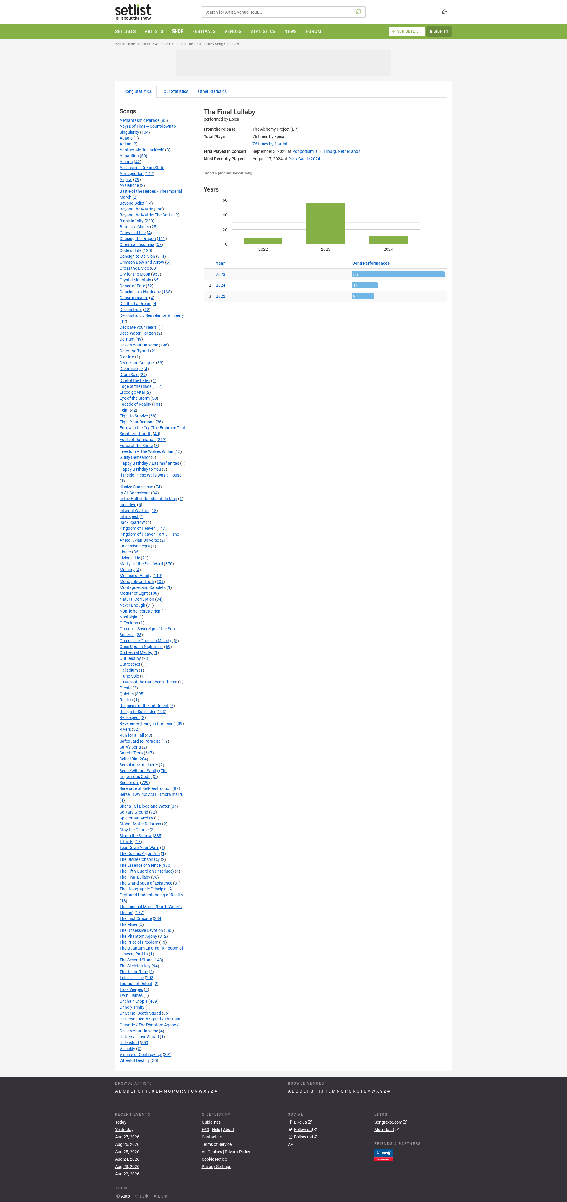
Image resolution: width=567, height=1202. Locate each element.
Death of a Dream (135, 303)
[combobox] (284, 12)
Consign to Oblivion (137, 256)
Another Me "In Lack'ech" (142, 150)
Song (138, 91)
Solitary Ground (134, 812)
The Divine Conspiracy (140, 859)
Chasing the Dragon (138, 238)
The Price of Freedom (139, 942)
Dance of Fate (132, 286)
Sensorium (129, 782)
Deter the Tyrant (134, 351)
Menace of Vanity (135, 575)
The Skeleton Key (135, 965)
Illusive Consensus (136, 487)
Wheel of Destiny (135, 1060)
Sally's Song (130, 747)
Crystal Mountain (135, 280)
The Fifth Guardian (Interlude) (147, 871)
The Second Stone (136, 960)
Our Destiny (130, 658)
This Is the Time (134, 971)
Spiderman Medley (136, 818)
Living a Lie (130, 557)
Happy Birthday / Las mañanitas (149, 463)
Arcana (126, 161)
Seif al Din (128, 758)
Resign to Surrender (138, 711)
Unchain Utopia (134, 1001)
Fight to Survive (134, 416)
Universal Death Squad (140, 1013)
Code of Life (130, 250)
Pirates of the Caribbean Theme (148, 682)
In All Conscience (135, 492)
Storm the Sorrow (136, 835)
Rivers (125, 729)
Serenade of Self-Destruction (146, 788)
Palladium (129, 670)
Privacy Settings (216, 1166)
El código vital (132, 392)
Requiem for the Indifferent (144, 705)
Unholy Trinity (132, 1007)
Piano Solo (129, 676)
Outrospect (130, 664)
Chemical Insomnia (137, 244)
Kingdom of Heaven (138, 528)
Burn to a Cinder (134, 226)
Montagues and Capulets (143, 587)
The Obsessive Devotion (141, 930)
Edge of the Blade (135, 386)
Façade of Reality (135, 404)
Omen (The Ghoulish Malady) (146, 640)
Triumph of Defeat (136, 983)
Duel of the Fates (135, 380)
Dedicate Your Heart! (138, 327)
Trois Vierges (131, 989)
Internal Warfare (134, 510)
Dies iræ (127, 356)
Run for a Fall (132, 735)
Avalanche (129, 185)
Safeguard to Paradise (140, 741)
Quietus (127, 693)
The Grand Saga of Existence (146, 883)
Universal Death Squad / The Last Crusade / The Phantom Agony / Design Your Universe (150, 1025)
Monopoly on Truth (137, 581)
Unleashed (129, 1042)
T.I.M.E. (126, 841)
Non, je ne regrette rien (140, 611)
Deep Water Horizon (138, 333)
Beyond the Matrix (136, 209)
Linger (125, 552)
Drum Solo (129, 374)
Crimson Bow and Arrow (142, 262)
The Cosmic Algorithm (140, 853)
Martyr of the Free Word (141, 563)
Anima (125, 144)
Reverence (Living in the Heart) (147, 723)
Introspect (129, 516)
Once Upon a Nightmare (141, 646)
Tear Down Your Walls (139, 847)
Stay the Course (134, 829)
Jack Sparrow (132, 522)
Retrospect (130, 717)
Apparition (129, 155)
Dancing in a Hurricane (140, 291)
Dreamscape (131, 368)
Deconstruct (131, 309)
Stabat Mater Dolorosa (140, 824)
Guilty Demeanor (135, 457)
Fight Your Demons (137, 421)
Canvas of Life (133, 232)
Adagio (126, 138)
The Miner (129, 924)
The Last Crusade (136, 918)
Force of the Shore (136, 445)
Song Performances (371, 263)
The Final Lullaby (135, 877)
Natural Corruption (137, 599)
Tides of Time (132, 977)
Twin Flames (131, 995)
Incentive (128, 504)
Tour (175, 91)
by (269, 144)
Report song (242, 173)
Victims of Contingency (141, 1054)
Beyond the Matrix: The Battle (146, 215)
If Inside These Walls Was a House (150, 475)
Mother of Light (134, 593)
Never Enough (132, 605)
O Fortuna (129, 623)
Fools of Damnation (138, 439)
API (291, 1144)
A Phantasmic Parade (139, 120)
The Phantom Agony (138, 936)
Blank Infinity (132, 220)
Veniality (127, 1048)
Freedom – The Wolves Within (146, 451)
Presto (126, 688)
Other (212, 91)
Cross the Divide (134, 268)
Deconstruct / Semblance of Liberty (152, 315)
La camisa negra (135, 546)
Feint (124, 410)
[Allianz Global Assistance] (383, 1154)
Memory (127, 569)
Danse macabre (134, 297)
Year (220, 263)
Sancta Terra (131, 753)
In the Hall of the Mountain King (148, 498)
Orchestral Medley (136, 652)
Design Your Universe (139, 345)
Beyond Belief (132, 203)
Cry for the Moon (135, 274)
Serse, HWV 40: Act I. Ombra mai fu (151, 794)
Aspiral (126, 179)
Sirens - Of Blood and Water (145, 806)
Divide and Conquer (137, 362)
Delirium (127, 339)
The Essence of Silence (140, 865)
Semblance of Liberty (139, 764)
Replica (126, 699)
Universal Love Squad (139, 1036)
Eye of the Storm (135, 398)
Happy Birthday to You (140, 469)
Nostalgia (128, 617)
